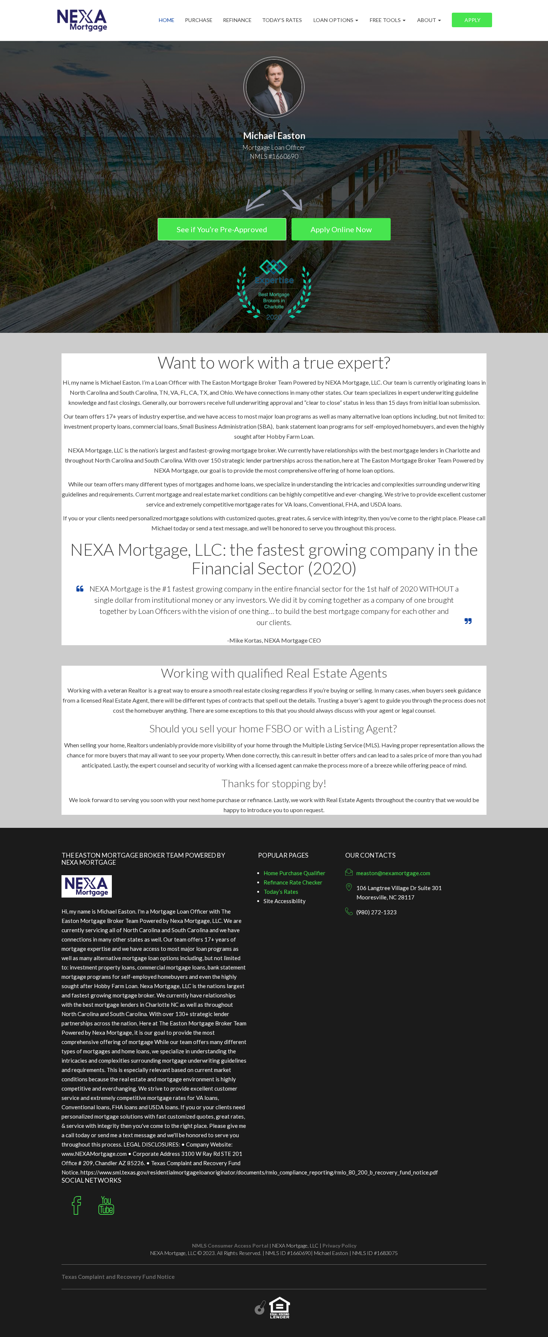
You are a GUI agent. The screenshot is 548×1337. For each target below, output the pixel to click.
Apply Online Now (341, 229)
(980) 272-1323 (376, 912)
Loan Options (333, 20)
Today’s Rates (282, 20)
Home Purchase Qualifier (294, 873)
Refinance (237, 20)
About (426, 20)
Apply (472, 20)
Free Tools (385, 20)
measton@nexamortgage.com (393, 873)
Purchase (198, 20)
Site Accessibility (285, 901)
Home (166, 20)
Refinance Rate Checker (293, 882)
